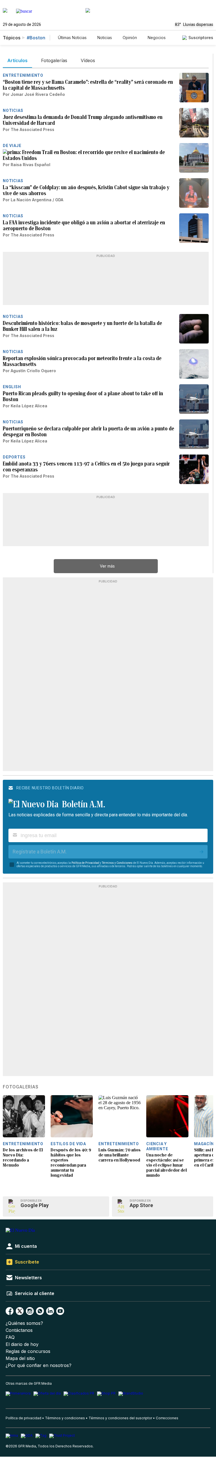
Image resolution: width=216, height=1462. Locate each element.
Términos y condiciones (65, 1418)
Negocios (157, 37)
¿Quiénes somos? (24, 1323)
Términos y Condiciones (117, 862)
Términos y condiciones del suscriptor (120, 1418)
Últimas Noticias (72, 37)
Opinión (130, 37)
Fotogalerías (21, 1087)
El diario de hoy (22, 1344)
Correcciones (167, 1418)
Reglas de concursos (28, 1351)
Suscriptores (200, 37)
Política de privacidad (23, 1418)
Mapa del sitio (20, 1358)
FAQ (10, 1337)
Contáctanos (19, 1330)
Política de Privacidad (85, 862)
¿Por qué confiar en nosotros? (38, 1365)
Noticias (104, 37)
